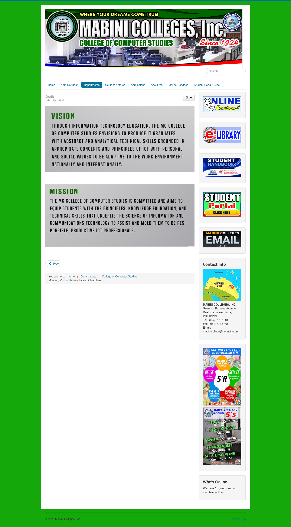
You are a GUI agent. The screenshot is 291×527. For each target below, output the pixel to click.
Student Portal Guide (207, 85)
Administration (69, 85)
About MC (157, 85)
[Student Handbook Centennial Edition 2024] (222, 167)
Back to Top (238, 519)
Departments (92, 85)
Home (51, 85)
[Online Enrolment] (222, 104)
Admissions (138, 85)
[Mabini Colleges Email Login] (222, 239)
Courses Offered (115, 85)
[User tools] (188, 98)
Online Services (178, 85)
